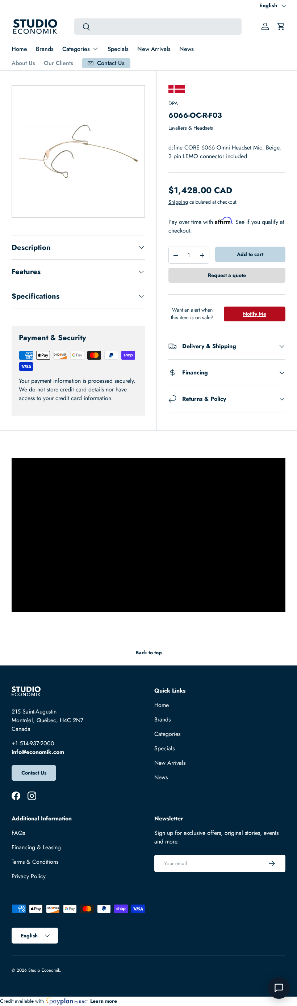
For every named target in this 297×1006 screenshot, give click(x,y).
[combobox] (157, 26)
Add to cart (250, 254)
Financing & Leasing (36, 847)
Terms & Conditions (35, 862)
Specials (118, 49)
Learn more (103, 1001)
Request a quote (227, 275)
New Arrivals (154, 49)
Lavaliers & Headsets (190, 127)
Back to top (148, 652)
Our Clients (58, 63)
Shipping (178, 201)
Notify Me (254, 313)
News (186, 49)
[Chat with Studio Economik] (279, 988)
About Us (23, 63)
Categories (167, 734)
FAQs (18, 833)
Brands (45, 49)
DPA (173, 103)
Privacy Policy (29, 876)
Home (19, 49)
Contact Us (33, 772)
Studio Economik (44, 970)
